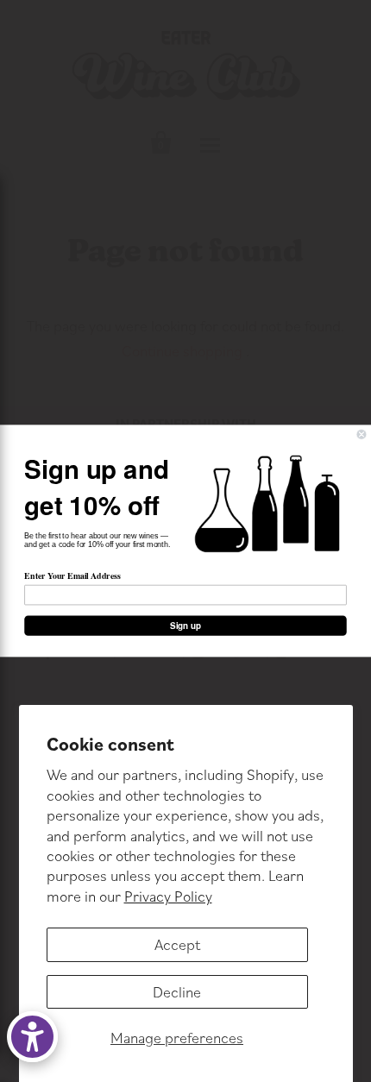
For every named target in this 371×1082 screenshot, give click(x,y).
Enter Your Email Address (72, 575)
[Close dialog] (361, 435)
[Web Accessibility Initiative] (32, 1036)
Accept (177, 944)
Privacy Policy (168, 896)
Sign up (185, 626)
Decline (177, 992)
